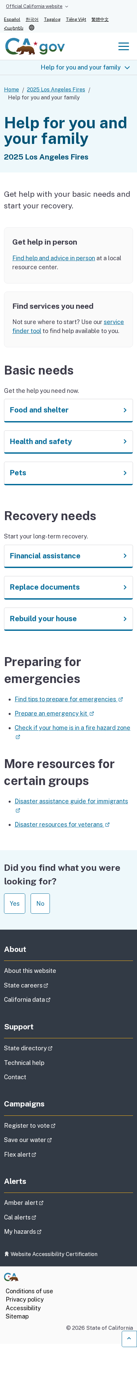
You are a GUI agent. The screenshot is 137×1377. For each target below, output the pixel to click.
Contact (31, 1077)
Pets (18, 472)
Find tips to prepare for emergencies (69, 699)
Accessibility (23, 1308)
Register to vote (48, 1125)
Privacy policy (25, 1299)
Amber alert (42, 1202)
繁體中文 (100, 19)
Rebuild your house (43, 618)
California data (46, 999)
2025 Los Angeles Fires (56, 89)
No (40, 903)
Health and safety (41, 441)
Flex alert (38, 1154)
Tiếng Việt (76, 19)
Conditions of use (29, 1291)
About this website (30, 970)
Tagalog (52, 19)
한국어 (32, 19)
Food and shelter (39, 409)
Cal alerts (38, 1217)
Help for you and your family (81, 67)
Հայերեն (13, 28)
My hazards (41, 1231)
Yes (15, 903)
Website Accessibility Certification (53, 1254)
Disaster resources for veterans (62, 824)
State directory (47, 1048)
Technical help (24, 1062)
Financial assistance (45, 555)
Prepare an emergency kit (54, 713)
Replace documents (45, 587)
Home (11, 89)
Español (12, 19)
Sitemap (17, 1316)
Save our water (46, 1139)
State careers (44, 985)
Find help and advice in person (53, 258)
